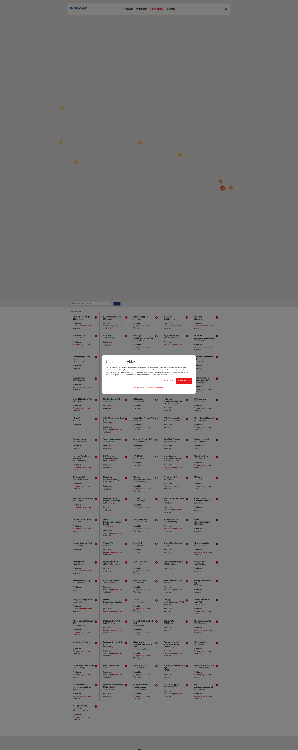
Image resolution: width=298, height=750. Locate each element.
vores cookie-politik (167, 375)
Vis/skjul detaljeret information (149, 388)
